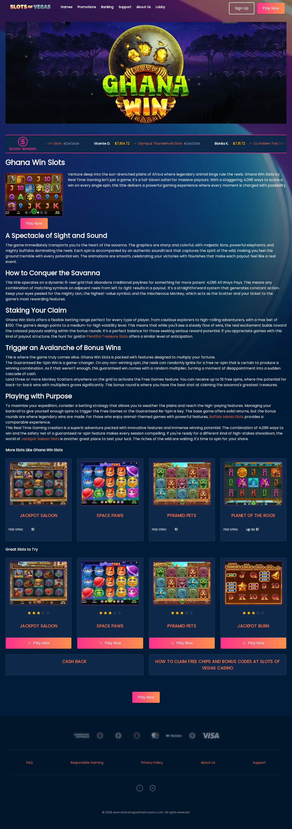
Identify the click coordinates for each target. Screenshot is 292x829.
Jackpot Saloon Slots (40, 438)
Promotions (87, 7)
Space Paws (110, 515)
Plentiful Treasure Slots (107, 336)
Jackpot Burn (253, 626)
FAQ (29, 762)
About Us (143, 7)
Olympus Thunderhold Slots (140, 143)
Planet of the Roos (253, 515)
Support (125, 7)
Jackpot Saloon (38, 515)
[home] (30, 12)
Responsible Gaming (87, 762)
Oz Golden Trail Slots (249, 143)
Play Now (271, 8)
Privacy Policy (152, 762)
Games (66, 7)
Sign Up (241, 8)
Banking (107, 7)
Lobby (160, 7)
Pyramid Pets (181, 515)
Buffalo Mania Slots (226, 416)
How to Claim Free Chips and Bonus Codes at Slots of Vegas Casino (217, 665)
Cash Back (74, 661)
